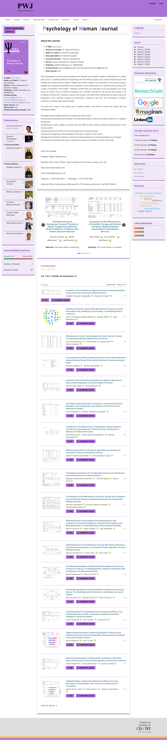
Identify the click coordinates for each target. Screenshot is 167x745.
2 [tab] (79, 253)
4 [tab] (82, 253)
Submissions (54, 20)
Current (17, 20)
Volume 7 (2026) (143, 49)
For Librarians (139, 176)
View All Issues (48, 706)
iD (59, 237)
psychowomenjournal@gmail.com (17, 102)
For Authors (138, 173)
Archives (65, 20)
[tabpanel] (62, 223)
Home (7, 20)
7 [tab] (88, 253)
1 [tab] (77, 253)
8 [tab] (89, 253)
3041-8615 (15, 78)
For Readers (138, 169)
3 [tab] (80, 253)
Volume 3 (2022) (143, 59)
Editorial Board (11, 164)
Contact (10, 32)
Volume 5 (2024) (143, 54)
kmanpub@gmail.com (12, 97)
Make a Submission (14, 28)
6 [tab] (86, 253)
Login (161, 3)
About (85, 20)
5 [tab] (84, 253)
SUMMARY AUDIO (61, 300)
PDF (46, 300)
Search (76, 20)
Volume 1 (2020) (143, 64)
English (137, 33)
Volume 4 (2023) (143, 57)
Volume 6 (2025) (143, 52)
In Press (26, 20)
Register (153, 3)
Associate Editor (12, 145)
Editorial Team (39, 20)
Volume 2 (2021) (143, 62)
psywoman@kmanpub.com (15, 100)
